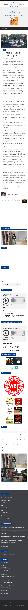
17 (2, 442)
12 (9, 439)
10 (2, 439)
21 (17, 442)
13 (13, 439)
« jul (2, 450)
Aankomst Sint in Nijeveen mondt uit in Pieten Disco (11, 201)
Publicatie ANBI (4, 562)
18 (6, 442)
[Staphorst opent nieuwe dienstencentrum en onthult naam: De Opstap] (14, 238)
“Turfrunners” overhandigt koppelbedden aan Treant (16, 193)
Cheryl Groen (12, 58)
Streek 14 (3, 595)
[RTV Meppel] (3, 28)
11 (6, 439)
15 (20, 439)
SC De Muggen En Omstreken (7, 554)
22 (20, 442)
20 (13, 442)
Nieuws (4, 49)
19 (9, 442)
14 (17, 439)
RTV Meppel (14, 12)
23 (24, 442)
